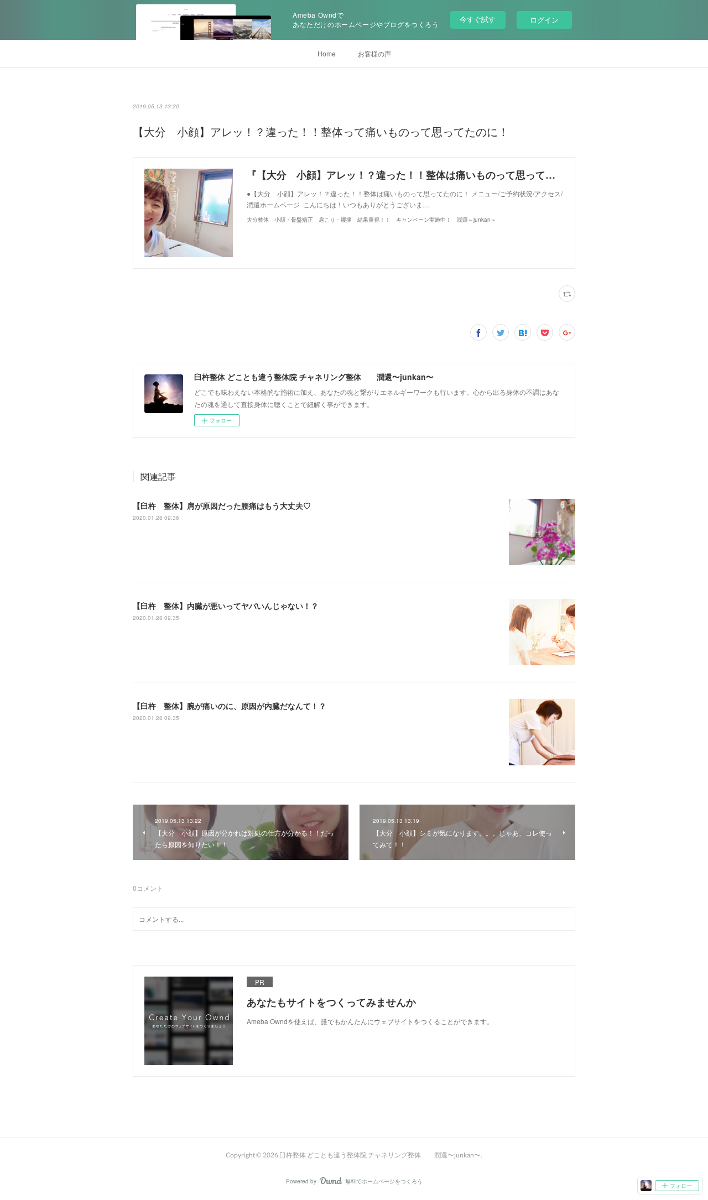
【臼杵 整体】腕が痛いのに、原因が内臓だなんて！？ (229, 705)
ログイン (544, 19)
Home (326, 53)
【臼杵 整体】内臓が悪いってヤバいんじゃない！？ (226, 605)
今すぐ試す (478, 19)
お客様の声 (374, 53)
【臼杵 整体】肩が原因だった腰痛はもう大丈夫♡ (222, 505)
